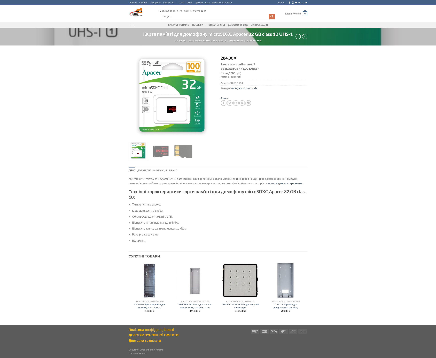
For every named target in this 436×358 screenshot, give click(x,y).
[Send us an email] (299, 3)
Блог (190, 2)
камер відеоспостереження (285, 183)
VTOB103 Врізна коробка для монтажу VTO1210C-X (150, 306)
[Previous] (134, 95)
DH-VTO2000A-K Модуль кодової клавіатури (240, 306)
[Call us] (302, 3)
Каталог (143, 2)
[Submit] (272, 16)
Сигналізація (259, 25)
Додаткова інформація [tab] (152, 170)
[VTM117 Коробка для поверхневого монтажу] (286, 280)
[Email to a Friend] (236, 103)
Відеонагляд (216, 25)
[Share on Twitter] (230, 103)
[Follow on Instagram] (293, 3)
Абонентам (168, 2)
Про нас (199, 2)
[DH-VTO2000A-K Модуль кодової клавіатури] (240, 280)
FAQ (207, 2)
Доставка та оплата (222, 2)
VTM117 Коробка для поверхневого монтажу (285, 306)
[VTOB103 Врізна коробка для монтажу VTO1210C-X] (150, 280)
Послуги (154, 2)
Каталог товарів (178, 25)
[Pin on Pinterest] (242, 103)
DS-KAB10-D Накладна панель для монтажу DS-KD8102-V (195, 306)
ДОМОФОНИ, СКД (237, 25)
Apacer (225, 98)
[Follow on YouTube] (306, 3)
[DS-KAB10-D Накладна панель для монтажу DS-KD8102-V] (195, 280)
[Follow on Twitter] (296, 3)
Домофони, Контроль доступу (207, 40)
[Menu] (132, 24)
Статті (182, 2)
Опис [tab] (132, 170)
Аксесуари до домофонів (245, 40)
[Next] (209, 95)
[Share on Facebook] (224, 103)
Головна (133, 2)
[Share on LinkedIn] (248, 103)
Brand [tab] (173, 170)
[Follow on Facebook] (289, 3)
